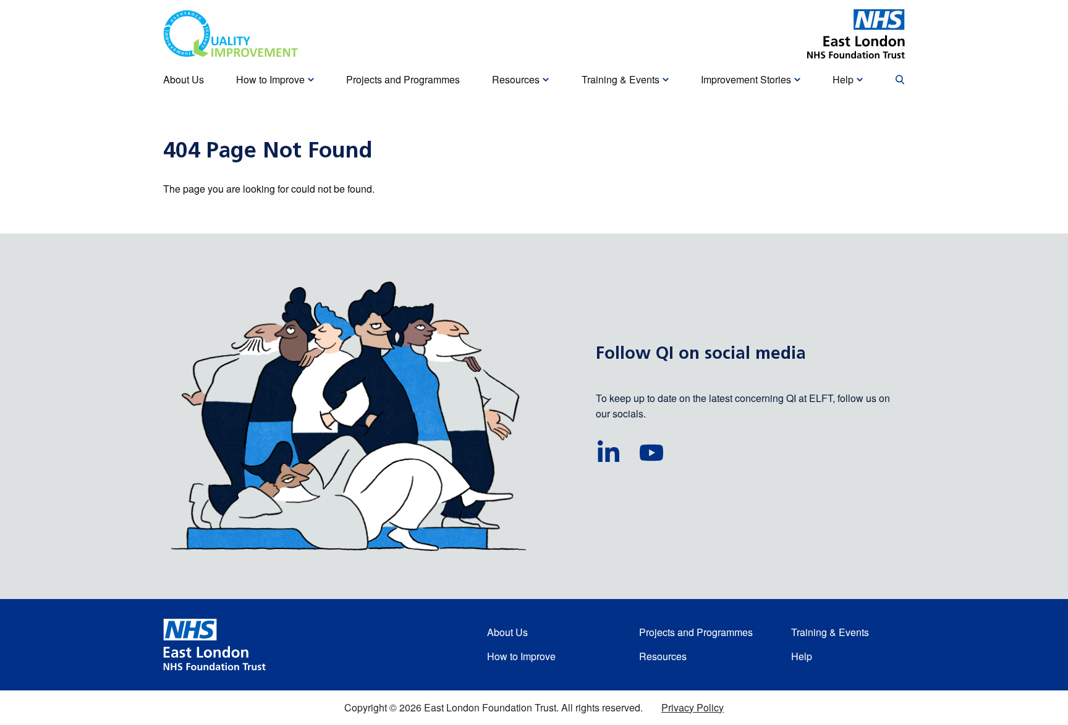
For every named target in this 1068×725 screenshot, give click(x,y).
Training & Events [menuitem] (620, 79)
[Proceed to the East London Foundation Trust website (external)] (856, 34)
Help (801, 656)
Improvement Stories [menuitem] (746, 79)
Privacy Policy (692, 707)
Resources (663, 656)
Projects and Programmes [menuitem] (403, 79)
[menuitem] (900, 80)
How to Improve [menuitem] (270, 79)
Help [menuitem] (843, 79)
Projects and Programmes (696, 632)
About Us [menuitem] (183, 79)
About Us (507, 632)
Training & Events (830, 632)
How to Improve (521, 656)
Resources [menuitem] (516, 79)
